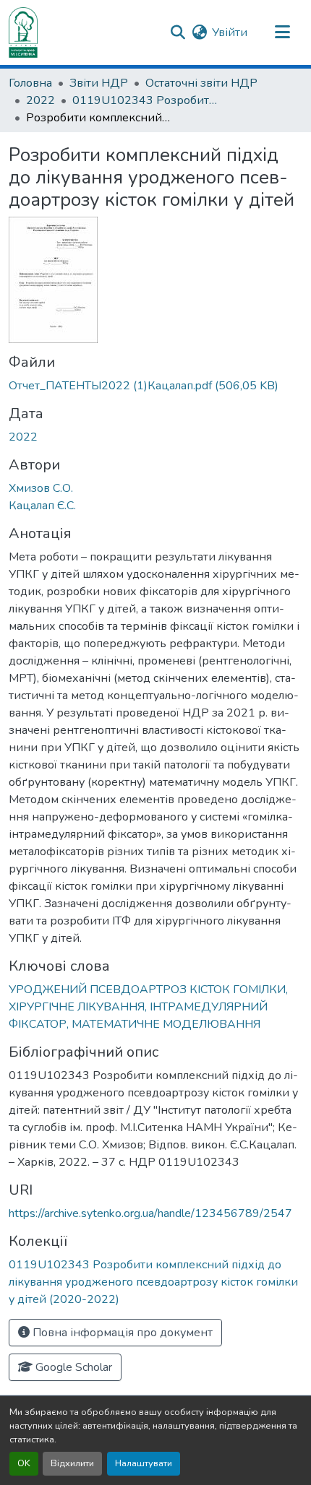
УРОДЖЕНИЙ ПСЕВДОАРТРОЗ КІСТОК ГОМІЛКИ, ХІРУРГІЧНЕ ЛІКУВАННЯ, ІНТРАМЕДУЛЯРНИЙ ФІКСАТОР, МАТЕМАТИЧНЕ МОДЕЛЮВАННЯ (148, 1007)
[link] (155, 385)
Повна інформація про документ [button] (121, 1333)
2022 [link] (40, 100)
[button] (23, 32)
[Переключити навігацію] (282, 32)
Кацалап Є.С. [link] (42, 506)
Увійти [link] (229, 32)
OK (23, 1463)
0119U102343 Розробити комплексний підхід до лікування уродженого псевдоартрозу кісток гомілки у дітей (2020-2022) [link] (144, 100)
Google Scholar (72, 1367)
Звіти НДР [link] (98, 83)
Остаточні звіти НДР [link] (201, 83)
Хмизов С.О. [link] (41, 488)
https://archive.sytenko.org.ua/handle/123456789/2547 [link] (150, 1213)
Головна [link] (30, 83)
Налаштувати (143, 1463)
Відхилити (72, 1463)
